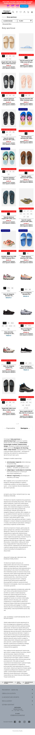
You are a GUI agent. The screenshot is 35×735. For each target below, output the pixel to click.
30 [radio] (7, 171)
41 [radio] (7, 59)
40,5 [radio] (10, 326)
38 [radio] (10, 56)
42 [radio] (10, 59)
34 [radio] (28, 253)
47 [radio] (24, 217)
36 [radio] (26, 95)
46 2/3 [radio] (28, 405)
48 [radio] (28, 217)
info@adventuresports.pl (17, 715)
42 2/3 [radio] (23, 399)
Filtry (21, 21)
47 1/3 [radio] (26, 408)
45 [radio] (10, 95)
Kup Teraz (24, 6)
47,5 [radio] (29, 325)
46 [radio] (13, 95)
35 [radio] (26, 133)
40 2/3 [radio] (29, 399)
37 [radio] (7, 56)
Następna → (25, 428)
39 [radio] (3, 56)
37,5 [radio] (8, 288)
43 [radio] (21, 214)
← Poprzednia (9, 428)
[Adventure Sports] (6, 12)
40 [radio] (13, 56)
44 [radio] (24, 214)
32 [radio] (13, 171)
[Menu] (32, 12)
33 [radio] (8, 174)
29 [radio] (4, 171)
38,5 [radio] (8, 291)
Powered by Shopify (17, 730)
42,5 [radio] (22, 363)
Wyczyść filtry (7, 24)
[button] (9, 21)
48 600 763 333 (18, 709)
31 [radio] (10, 171)
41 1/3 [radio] (22, 402)
